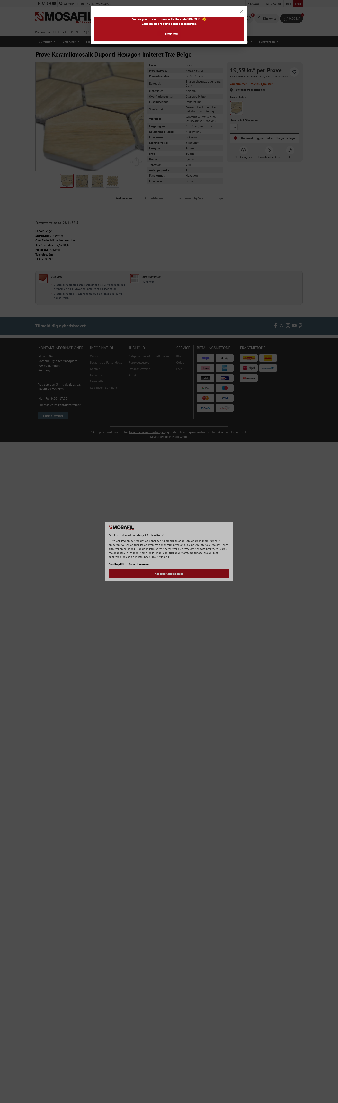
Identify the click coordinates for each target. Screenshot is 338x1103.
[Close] (241, 11)
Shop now (171, 33)
